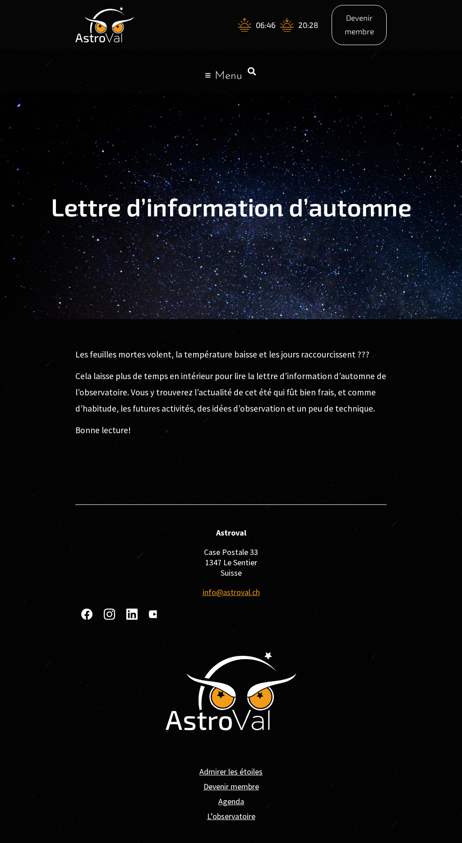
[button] (252, 71)
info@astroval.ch (231, 592)
